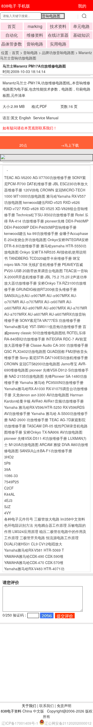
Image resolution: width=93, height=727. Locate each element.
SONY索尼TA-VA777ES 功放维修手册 (50, 320)
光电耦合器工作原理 (50, 525)
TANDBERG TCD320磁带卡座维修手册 (40, 258)
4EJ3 (8, 500)
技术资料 (58, 26)
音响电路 (35, 44)
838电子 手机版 (15, 6)
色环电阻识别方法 (18, 525)
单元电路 (81, 26)
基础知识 (81, 35)
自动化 (11, 35)
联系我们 (46, 705)
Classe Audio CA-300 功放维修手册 (59, 345)
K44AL (9, 494)
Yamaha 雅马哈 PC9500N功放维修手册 (51, 382)
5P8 (7, 463)
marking (35, 26)
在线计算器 (58, 35)
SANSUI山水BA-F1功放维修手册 (46, 450)
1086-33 (11, 475)
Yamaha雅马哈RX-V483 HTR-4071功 (34, 568)
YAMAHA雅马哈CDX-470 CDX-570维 (33, 562)
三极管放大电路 (46, 519)
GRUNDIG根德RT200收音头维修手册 (46, 289)
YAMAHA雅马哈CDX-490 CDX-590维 (33, 556)
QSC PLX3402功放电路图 (25, 351)
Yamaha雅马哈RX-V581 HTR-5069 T (34, 550)
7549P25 (11, 481)
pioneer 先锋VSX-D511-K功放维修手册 (35, 438)
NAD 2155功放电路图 (26, 376)
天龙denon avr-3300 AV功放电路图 (40, 394)
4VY (7, 512)
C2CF (9, 488)
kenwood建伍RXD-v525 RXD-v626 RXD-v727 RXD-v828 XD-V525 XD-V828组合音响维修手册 (46, 208)
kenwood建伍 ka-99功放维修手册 (31, 233)
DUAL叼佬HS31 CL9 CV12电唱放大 (33, 543)
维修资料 (35, 35)
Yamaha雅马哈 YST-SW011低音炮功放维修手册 (43, 326)
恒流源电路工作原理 (62, 537)
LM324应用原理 (25, 531)
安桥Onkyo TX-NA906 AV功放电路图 (52, 432)
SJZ (7, 506)
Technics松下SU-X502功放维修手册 (45, 214)
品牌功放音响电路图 (58, 52)
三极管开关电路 (32, 537)
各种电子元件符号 (18, 519)
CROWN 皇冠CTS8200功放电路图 (32, 363)
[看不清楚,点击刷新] (46, 615)
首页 (11, 26)
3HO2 (9, 456)
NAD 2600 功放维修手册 (28, 419)
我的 (82, 6)
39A (7, 469)
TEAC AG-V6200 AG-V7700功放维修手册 (37, 177)
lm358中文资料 (72, 519)
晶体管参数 (11, 44)
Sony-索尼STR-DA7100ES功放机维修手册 (54, 357)
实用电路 (58, 44)
